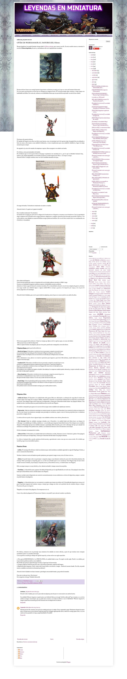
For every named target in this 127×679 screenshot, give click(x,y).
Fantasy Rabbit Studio (101, 319)
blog (109, 278)
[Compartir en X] (39, 581)
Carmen (104, 287)
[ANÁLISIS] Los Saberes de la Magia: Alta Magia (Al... (99, 130)
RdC (93, 398)
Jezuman (22, 652)
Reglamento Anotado (105, 400)
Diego (105, 301)
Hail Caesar (107, 331)
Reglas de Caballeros (96, 402)
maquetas (108, 366)
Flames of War (103, 321)
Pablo (100, 390)
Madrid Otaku (107, 361)
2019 (92, 223)
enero (93, 220)
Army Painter (97, 273)
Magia (90, 362)
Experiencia (106, 318)
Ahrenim (95, 265)
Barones (96, 275)
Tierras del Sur (92, 418)
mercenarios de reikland (100, 374)
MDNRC (100, 372)
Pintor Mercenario (96, 393)
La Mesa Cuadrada (99, 352)
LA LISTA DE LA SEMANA (75, 35)
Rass (90, 398)
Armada (103, 271)
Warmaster (96, 436)
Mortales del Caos (93, 381)
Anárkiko (102, 268)
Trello (109, 422)
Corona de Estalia (96, 295)
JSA (95, 346)
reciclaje (95, 398)
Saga (105, 407)
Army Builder (92, 273)
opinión (103, 388)
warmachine (91, 436)
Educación (104, 305)
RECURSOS (63, 35)
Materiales (108, 371)
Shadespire (97, 410)
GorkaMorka (103, 327)
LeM (95, 356)
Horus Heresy (92, 337)
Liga (101, 357)
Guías (28, 583)
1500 (95, 258)
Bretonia (91, 282)
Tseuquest (95, 424)
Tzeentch (103, 424)
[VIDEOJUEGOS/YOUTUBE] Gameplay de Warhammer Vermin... (101, 107)
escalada (100, 314)
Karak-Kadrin (96, 349)
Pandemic (108, 390)
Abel (101, 261)
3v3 (109, 258)
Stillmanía (94, 415)
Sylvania (94, 417)
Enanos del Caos (93, 312)
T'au (97, 417)
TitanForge (104, 418)
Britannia (96, 282)
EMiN (104, 310)
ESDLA (91, 318)
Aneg (106, 268)
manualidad (95, 364)
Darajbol (104, 298)
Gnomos (94, 327)
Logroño (96, 359)
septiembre (95, 77)
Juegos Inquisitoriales (104, 347)
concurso (103, 292)
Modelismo (101, 377)
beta (89, 278)
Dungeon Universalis (93, 305)
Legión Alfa (104, 354)
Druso (103, 303)
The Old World (106, 417)
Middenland (107, 374)
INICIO (18, 35)
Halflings (90, 332)
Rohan (103, 405)
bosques (108, 280)
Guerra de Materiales (105, 329)
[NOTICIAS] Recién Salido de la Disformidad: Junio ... (100, 86)
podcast (108, 393)
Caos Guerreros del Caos (93, 287)
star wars (93, 414)
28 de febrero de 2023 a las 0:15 (33, 607)
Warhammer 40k (94, 433)
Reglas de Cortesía (105, 402)
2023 (92, 61)
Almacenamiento (92, 266)
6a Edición (96, 260)
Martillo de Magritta (102, 369)
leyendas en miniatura (103, 356)
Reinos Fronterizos (102, 403)
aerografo (94, 263)
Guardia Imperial (96, 329)
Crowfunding (103, 297)
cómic (94, 292)
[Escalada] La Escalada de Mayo (100, 121)
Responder (23, 602)
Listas (104, 357)
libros (90, 357)
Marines (90, 367)
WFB (100, 436)
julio (93, 82)
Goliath (98, 327)
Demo (108, 300)
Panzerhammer (92, 391)
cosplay (108, 295)
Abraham (104, 261)
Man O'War (107, 362)
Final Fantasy (97, 321)
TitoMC (108, 418)
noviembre (94, 73)
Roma (109, 405)
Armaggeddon (107, 271)
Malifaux (102, 362)
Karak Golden (91, 349)
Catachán (98, 288)
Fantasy (94, 319)
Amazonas (108, 266)
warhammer (35, 583)
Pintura (103, 393)
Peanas (102, 391)
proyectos (107, 395)
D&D (101, 298)
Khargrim (101, 349)
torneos (95, 422)
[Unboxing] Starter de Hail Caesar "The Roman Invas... (100, 145)
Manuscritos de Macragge (104, 364)
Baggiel (92, 275)
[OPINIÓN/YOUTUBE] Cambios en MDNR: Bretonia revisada (101, 152)
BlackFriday (96, 278)
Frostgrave (94, 324)
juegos (98, 346)
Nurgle (104, 386)
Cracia (99, 297)
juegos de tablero (96, 347)
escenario (90, 316)
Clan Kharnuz (95, 290)
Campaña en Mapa (104, 285)
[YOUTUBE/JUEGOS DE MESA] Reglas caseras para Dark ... (100, 196)
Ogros (94, 388)
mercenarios (92, 374)
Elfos (105, 308)
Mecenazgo (107, 372)
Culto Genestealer (96, 298)
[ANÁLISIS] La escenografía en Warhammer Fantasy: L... (100, 182)
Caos (109, 285)
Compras (98, 292)
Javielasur (105, 344)
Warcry (104, 429)
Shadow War (103, 410)
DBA (95, 300)
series (105, 408)
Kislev (101, 351)
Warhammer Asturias (105, 433)
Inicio (51, 639)
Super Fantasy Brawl (105, 415)
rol (106, 405)
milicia (97, 376)
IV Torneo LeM (98, 344)
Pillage (109, 391)
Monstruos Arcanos (93, 379)
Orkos (96, 390)
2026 (92, 55)
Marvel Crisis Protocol (93, 371)
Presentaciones (96, 395)
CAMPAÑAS (36, 35)
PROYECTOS (54, 35)
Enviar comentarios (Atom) (30, 642)
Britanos (101, 282)
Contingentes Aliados (98, 293)
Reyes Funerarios (97, 405)
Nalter (104, 381)
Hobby (99, 336)
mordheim (100, 379)
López (99, 359)
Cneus (90, 292)
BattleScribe (99, 276)
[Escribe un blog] (38, 581)
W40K (97, 429)
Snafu (106, 412)
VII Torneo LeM (105, 427)
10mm (90, 258)
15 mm (93, 258)
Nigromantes (91, 384)
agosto (93, 79)
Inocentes (108, 342)
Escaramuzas (107, 314)
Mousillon (100, 381)
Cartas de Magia (92, 288)
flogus (93, 322)
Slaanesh (103, 412)
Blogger (68, 662)
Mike (90, 376)
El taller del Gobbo (93, 308)
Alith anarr (107, 265)
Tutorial (99, 424)
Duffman (108, 303)
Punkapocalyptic (106, 397)
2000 (98, 258)
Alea (103, 265)
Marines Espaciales (99, 367)
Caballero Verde (96, 283)
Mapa (104, 366)
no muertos (102, 384)
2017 (92, 228)
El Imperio (24, 583)
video (93, 427)
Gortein (108, 327)
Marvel (109, 369)
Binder (92, 278)
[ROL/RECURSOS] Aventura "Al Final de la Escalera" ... (100, 100)
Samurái (95, 408)
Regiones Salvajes (97, 400)
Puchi (90, 397)
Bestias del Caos (106, 276)
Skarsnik (95, 412)
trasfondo (104, 422)
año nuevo (103, 270)
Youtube (102, 438)
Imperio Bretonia (96, 341)
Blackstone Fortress (103, 278)
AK (101, 265)
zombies (90, 440)
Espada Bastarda (98, 318)
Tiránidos (99, 418)
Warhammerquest (106, 434)
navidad (94, 382)
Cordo (90, 295)
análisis (97, 268)
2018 (92, 225)
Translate (94, 252)
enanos (108, 310)
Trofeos (90, 424)
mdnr (95, 372)
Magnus (96, 362)
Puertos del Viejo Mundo (97, 397)
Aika (99, 265)
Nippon (96, 384)
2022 (92, 64)
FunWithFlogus (106, 324)
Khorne (108, 349)
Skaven (99, 412)
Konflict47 (105, 351)
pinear (90, 393)
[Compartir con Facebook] (40, 581)
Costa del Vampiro (93, 297)
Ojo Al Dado (98, 388)
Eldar (103, 308)
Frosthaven (100, 324)
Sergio (102, 408)
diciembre (94, 70)
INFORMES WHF (26, 35)
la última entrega (48, 46)
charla (90, 290)
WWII (94, 438)
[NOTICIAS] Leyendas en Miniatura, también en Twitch (100, 185)
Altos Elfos (100, 266)
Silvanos (108, 410)
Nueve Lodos (99, 386)
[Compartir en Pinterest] (42, 581)
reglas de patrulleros (93, 403)
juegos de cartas (103, 346)
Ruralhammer (91, 407)
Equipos (94, 314)
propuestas (102, 395)
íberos (109, 339)
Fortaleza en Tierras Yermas (101, 322)
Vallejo (99, 425)
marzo (93, 216)
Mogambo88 (107, 377)
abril (93, 213)
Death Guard (99, 300)
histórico (95, 336)
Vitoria (90, 429)
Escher (108, 316)
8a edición (107, 260)
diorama (108, 301)
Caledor (93, 285)
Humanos (98, 337)
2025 (92, 57)
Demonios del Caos (99, 301)
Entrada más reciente (22, 639)
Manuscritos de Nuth (96, 366)
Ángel (109, 268)
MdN (31, 583)
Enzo (109, 312)
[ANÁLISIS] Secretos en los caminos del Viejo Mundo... (99, 141)
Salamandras (91, 408)
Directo (90, 303)
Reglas (90, 402)
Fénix (107, 319)
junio (93, 84)
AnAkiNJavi (92, 268)
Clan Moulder (101, 290)
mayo (93, 211)
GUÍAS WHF (45, 35)
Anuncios (97, 270)
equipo (90, 314)
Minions (95, 377)
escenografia (96, 316)
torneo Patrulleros (100, 420)
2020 (92, 68)
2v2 (108, 258)
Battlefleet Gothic (92, 276)
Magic (93, 362)
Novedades (92, 386)
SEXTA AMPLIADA (102, 35)
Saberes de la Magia (99, 407)
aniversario (91, 270)
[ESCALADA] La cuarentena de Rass (101, 127)
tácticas (100, 417)
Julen (109, 347)
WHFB (40, 583)
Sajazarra (108, 407)
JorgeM (90, 346)
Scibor (99, 408)
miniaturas (102, 376)
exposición (91, 319)
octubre (94, 75)
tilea (96, 418)
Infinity (90, 342)
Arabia (108, 270)
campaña (97, 285)
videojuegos (98, 427)
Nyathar (108, 386)
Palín (104, 390)
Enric (100, 312)
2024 (92, 59)
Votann (93, 429)
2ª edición (105, 258)
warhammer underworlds (95, 434)
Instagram (91, 344)
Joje (109, 344)
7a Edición (102, 260)
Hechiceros (98, 334)
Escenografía (103, 316)
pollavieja (90, 395)
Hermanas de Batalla (105, 334)
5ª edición (91, 260)
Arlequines (100, 271)
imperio (91, 341)
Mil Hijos (94, 376)
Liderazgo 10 (95, 357)
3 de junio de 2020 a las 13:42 (32, 591)
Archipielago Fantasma (93, 271)
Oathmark (91, 388)
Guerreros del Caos (95, 331)
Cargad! (100, 287)
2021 (92, 66)
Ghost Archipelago (102, 326)
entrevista (105, 312)
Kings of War (97, 351)
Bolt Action (102, 280)
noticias (108, 384)
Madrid (102, 361)
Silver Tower (91, 412)
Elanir (99, 308)
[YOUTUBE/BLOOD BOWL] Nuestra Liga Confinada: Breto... (100, 94)
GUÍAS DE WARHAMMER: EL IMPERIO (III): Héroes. (100, 204)
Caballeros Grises (103, 283)
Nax (98, 382)
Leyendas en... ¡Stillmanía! (98, 97)
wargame (108, 429)
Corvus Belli (104, 295)
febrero (94, 218)
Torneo (94, 420)
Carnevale (108, 287)
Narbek (108, 381)
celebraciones (107, 288)
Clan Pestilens (107, 290)
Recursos (99, 398)
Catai (102, 288)
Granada (90, 329)
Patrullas (98, 391)
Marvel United (101, 371)
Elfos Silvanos (98, 310)
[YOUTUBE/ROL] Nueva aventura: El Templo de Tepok (101, 160)
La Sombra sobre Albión (96, 354)
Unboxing (108, 424)
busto (104, 282)
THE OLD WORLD (90, 35)
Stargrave (90, 415)
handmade (95, 332)
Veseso (102, 425)
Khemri (105, 349)
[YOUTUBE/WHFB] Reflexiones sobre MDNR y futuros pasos (100, 137)
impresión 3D (107, 341)
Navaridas (91, 382)
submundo (99, 415)
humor (102, 337)
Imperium (102, 341)
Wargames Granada (93, 431)
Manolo (90, 364)
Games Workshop (93, 326)
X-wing (98, 438)
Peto (106, 391)
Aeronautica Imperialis (101, 263)
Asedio (104, 273)
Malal (99, 362)
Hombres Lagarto (105, 336)
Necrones (108, 382)
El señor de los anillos (104, 307)
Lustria (98, 361)
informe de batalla (99, 342)
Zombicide (107, 438)
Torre (99, 422)
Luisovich (22, 607)
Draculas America (97, 303)
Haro (103, 332)
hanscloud (99, 332)
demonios (91, 301)
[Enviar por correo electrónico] (36, 581)
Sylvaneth (91, 417)
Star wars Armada (98, 414)
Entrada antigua (80, 639)
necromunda (102, 382)
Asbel (101, 273)
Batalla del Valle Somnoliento (104, 275)
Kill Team (91, 351)
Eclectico (100, 305)
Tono (90, 420)
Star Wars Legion (106, 414)
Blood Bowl (93, 280)
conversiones (107, 293)
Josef (94, 346)
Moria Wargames (106, 379)
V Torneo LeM (93, 425)
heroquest (91, 336)
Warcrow (100, 429)
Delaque (105, 300)
